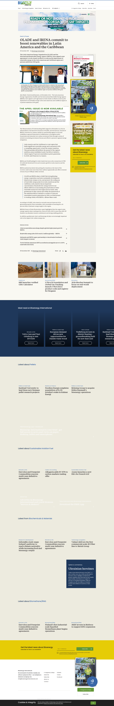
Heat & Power (38, 8)
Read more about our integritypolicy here (83, 168)
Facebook (59, 677)
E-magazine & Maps (76, 8)
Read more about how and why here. (53, 703)
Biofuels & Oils (46, 8)
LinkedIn (59, 672)
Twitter (59, 674)
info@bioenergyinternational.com (28, 679)
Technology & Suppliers (28, 8)
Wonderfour (48, 699)
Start (19, 8)
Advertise (90, 8)
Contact (46, 681)
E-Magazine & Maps (85, 690)
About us (46, 679)
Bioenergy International (38, 51)
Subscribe (84, 8)
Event (94, 8)
